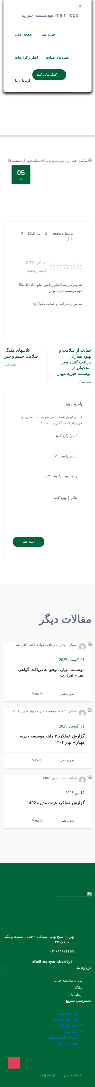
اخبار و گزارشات (26, 58)
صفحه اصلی (23, 35)
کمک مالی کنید (47, 75)
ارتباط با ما (22, 81)
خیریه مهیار (47, 35)
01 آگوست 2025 (72, 660)
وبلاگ (78, 987)
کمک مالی (71, 1031)
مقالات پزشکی (67, 1043)
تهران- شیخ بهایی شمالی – (53, 936)
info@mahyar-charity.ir (52, 961)
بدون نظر (67, 693)
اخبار (70, 239)
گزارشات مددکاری (65, 1019)
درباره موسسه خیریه (68, 980)
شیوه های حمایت (57, 58)
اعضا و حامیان (72, 1075)
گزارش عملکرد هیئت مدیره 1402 (56, 802)
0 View (37, 693)
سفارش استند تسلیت (63, 1037)
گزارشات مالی (68, 1013)
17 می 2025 (75, 793)
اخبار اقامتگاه (69, 1025)
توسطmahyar (63, 233)
